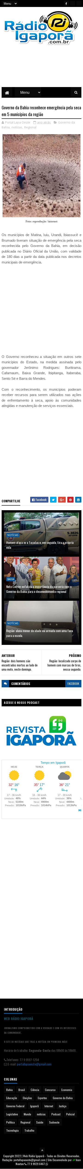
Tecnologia (12, 1130)
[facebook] (66, 3)
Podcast (55, 1114)
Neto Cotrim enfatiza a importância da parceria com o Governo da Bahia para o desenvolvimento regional (38, 589)
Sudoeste (54, 1122)
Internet (48, 1106)
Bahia (10, 579)
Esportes (42, 1098)
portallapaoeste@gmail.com (34, 1064)
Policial (70, 1114)
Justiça (62, 1106)
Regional (30, 127)
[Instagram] (78, 3)
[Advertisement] (41, 69)
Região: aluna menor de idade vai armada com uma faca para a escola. (39, 633)
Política (10, 1122)
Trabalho (29, 1130)
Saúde (39, 1122)
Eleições (27, 1098)
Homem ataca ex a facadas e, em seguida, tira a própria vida (40, 545)
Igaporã (34, 1106)
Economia (66, 1090)
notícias (17, 127)
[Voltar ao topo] (42, 1150)
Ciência (35, 1090)
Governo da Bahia (63, 1098)
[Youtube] (72, 3)
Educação (11, 1098)
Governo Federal (15, 1106)
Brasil (21, 1090)
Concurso (50, 1090)
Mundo (27, 1114)
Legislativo (12, 1114)
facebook (73, 683)
